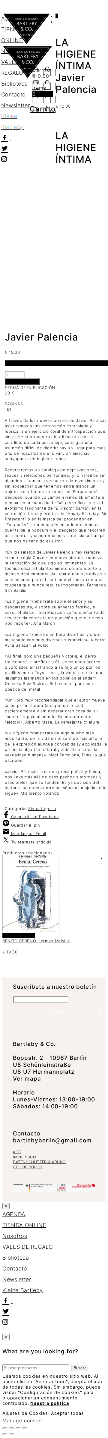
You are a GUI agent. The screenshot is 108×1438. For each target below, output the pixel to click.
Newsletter (15, 105)
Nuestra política (49, 1403)
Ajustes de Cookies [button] (25, 1413)
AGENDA (12, 18)
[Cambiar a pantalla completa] (11, 1428)
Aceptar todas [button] (67, 1413)
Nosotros (13, 51)
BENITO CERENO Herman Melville (36, 940)
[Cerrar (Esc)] (24, 1428)
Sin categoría (42, 808)
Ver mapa (27, 1078)
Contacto (13, 94)
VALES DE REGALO (27, 1247)
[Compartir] (18, 1428)
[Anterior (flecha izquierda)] (4, 1434)
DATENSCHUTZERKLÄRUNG (39, 1162)
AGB (17, 1152)
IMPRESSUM (24, 1157)
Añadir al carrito (22, 381)
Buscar (80, 1368)
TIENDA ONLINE (24, 1225)
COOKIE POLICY (28, 1167)
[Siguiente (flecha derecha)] (11, 1434)
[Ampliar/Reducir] (4, 1428)
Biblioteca (14, 83)
